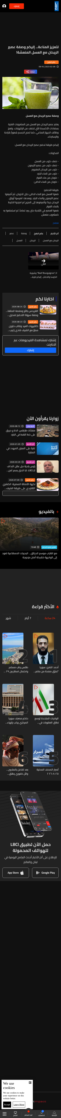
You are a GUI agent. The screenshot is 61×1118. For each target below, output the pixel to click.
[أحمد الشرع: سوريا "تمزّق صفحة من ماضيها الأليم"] (46, 653)
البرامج (15, 1115)
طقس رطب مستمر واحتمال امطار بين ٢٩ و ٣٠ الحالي (16, 669)
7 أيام (28, 618)
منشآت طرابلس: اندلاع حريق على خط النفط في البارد (20, 432)
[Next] (4, 538)
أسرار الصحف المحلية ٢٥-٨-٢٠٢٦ (48, 771)
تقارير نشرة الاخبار (49, 547)
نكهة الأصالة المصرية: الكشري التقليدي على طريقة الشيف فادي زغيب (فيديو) (19, 486)
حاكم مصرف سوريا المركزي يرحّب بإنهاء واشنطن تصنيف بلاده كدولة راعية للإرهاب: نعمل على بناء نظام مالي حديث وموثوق (15, 720)
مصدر (56, 223)
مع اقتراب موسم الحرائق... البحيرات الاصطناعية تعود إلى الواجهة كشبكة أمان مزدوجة (29, 555)
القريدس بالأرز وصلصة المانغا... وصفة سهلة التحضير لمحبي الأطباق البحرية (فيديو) (22, 313)
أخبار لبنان (30, 426)
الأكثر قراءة (43, 607)
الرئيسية (54, 1115)
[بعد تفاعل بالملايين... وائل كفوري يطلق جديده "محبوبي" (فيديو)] (15, 755)
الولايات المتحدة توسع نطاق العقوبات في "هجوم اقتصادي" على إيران (47, 720)
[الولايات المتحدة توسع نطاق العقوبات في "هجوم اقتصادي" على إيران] (46, 704)
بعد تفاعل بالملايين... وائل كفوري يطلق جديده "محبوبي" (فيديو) (15, 771)
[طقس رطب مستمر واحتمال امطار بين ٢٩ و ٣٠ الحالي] (15, 653)
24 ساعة (50, 618)
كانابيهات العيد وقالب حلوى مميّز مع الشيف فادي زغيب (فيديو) (23, 328)
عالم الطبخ (33, 306)
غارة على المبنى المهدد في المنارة (20, 450)
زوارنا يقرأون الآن (43, 418)
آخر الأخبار (30, 444)
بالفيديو (46, 511)
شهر (8, 618)
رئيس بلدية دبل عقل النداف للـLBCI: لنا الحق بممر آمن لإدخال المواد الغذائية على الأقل (21, 468)
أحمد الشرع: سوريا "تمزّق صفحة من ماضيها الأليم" (46, 669)
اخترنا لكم (45, 299)
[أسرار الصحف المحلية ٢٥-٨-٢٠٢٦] (46, 755)
